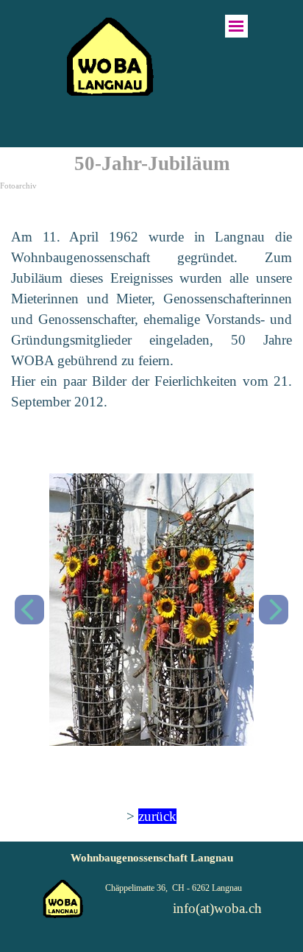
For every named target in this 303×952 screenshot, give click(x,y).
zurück (157, 816)
